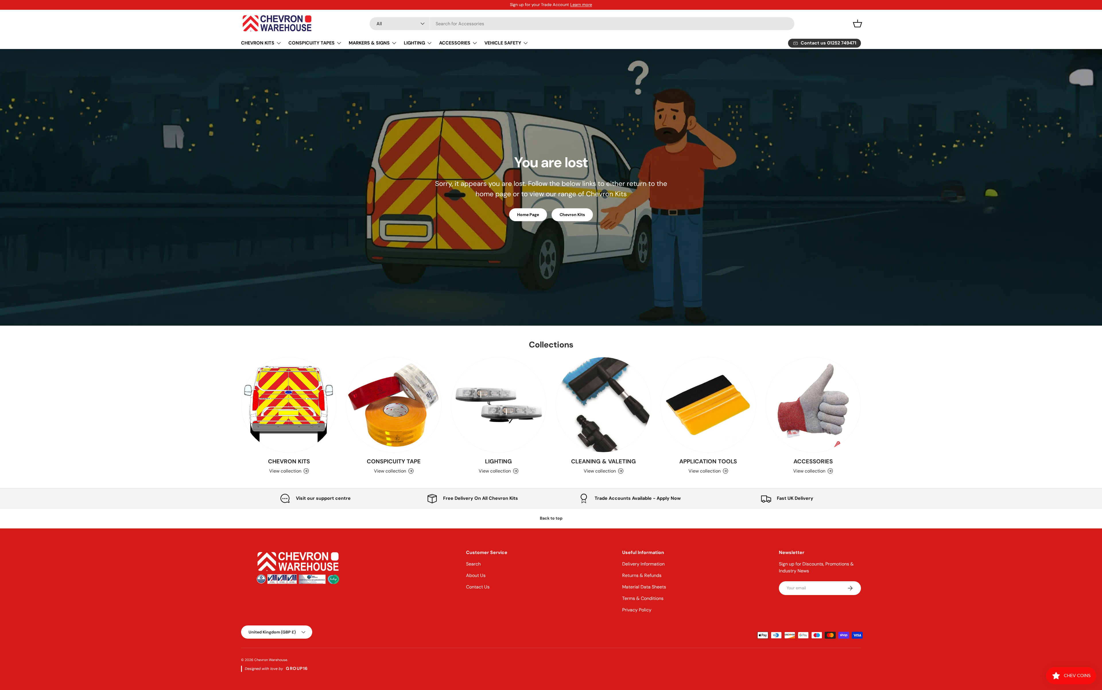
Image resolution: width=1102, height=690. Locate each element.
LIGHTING (414, 43)
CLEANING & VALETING (603, 461)
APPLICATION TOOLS (708, 461)
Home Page (528, 214)
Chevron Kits (572, 214)
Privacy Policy (636, 610)
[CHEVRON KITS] (288, 404)
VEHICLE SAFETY (502, 43)
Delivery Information (643, 564)
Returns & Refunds (641, 575)
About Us (476, 575)
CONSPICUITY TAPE (394, 461)
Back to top (551, 518)
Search (473, 564)
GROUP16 (297, 668)
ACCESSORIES (454, 43)
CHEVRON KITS (257, 43)
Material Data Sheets (644, 587)
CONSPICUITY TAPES (311, 43)
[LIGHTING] (498, 404)
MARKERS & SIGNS (369, 43)
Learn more (581, 4)
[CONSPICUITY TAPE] (393, 404)
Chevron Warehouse (270, 660)
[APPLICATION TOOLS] (708, 404)
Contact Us (478, 587)
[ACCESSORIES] (813, 404)
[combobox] (582, 23)
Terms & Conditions (642, 598)
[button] (857, 23)
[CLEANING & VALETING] (603, 404)
